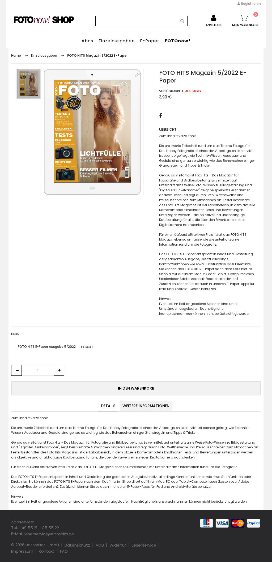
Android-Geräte (187, 289)
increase (59, 370)
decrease (16, 370)
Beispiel (86, 347)
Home (16, 55)
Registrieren (251, 3)
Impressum (22, 551)
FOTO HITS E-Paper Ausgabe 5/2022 (47, 346)
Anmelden (214, 25)
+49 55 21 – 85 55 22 (39, 528)
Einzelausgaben (44, 55)
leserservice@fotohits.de (49, 534)
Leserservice (144, 545)
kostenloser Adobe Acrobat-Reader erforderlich (198, 279)
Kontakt (46, 551)
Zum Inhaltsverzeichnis (178, 136)
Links (15, 334)
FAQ (64, 551)
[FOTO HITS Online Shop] (44, 19)
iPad (162, 289)
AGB (100, 545)
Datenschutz (77, 545)
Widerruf (117, 545)
